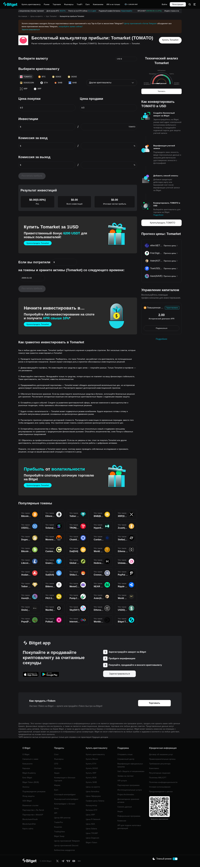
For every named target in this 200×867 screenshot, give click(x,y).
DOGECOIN (29, 83)
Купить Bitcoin (92, 759)
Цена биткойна (92, 791)
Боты (56, 808)
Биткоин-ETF (91, 810)
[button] (42, 278)
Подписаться (161, 328)
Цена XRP (90, 815)
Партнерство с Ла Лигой (33, 810)
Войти (164, 4)
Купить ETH (91, 764)
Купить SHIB (91, 782)
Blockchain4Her (29, 824)
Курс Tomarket (51, 16)
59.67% (59, 11)
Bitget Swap (59, 836)
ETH (46, 83)
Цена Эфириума (93, 796)
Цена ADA (90, 824)
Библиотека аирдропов (64, 850)
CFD (56, 764)
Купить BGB (91, 777)
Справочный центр (125, 759)
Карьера (26, 768)
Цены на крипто (36, 16)
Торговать (161, 91)
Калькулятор (91, 805)
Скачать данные (124, 807)
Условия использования (159, 787)
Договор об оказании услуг (161, 754)
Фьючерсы (59, 759)
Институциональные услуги (129, 790)
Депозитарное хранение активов (128, 800)
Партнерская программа (128, 785)
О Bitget (25, 754)
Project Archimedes (125, 794)
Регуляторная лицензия (159, 773)
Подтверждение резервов (33, 791)
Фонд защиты (28, 796)
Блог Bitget (27, 777)
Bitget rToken (91, 842)
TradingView (59, 831)
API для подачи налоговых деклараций (129, 826)
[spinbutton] (48, 107)
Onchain (57, 768)
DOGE (58, 77)
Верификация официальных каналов (130, 765)
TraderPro (58, 822)
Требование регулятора (159, 764)
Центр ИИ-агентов (62, 818)
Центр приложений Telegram (67, 841)
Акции (56, 773)
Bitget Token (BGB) (30, 782)
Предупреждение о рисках (161, 791)
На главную (22, 16)
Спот (56, 754)
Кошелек (58, 827)
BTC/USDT (146, 11)
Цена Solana (91, 828)
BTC (44, 77)
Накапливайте (122, 11)
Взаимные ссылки (30, 805)
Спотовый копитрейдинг (65, 794)
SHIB (60, 83)
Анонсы (25, 787)
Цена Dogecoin (92, 838)
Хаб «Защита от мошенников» (130, 771)
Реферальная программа (128, 816)
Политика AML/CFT (157, 777)
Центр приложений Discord (66, 845)
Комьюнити (27, 764)
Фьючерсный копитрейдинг (66, 799)
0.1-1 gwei (88, 11)
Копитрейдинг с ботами (64, 804)
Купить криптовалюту (95, 754)
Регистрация (177, 4)
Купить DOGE (92, 768)
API (55, 813)
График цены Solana (95, 801)
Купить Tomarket (170, 40)
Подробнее (158, 215)
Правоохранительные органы (162, 759)
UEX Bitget (27, 801)
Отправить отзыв (124, 754)
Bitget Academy (29, 773)
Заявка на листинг (125, 776)
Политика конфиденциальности (163, 782)
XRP (25, 89)
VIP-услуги (122, 780)
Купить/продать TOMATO (162, 223)
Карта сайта (27, 828)
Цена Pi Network (93, 819)
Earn (56, 790)
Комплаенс (154, 768)
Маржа (57, 785)
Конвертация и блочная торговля (64, 779)
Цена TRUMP (92, 833)
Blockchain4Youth (30, 819)
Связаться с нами (30, 759)
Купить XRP (91, 773)
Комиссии (121, 821)
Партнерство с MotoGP (32, 815)
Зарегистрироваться (31, 29)
